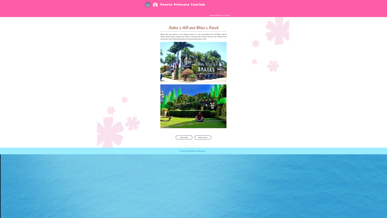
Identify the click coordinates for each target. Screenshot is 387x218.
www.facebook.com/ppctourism (195, 151)
